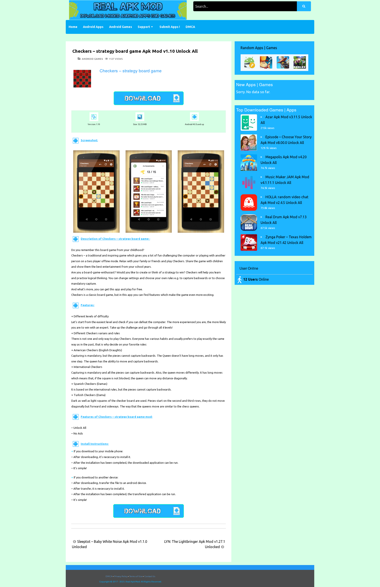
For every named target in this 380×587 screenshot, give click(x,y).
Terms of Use (135, 576)
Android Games (120, 27)
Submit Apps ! (169, 27)
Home (73, 27)
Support (144, 27)
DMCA (190, 27)
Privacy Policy (121, 576)
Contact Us (149, 576)
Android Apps (93, 27)
